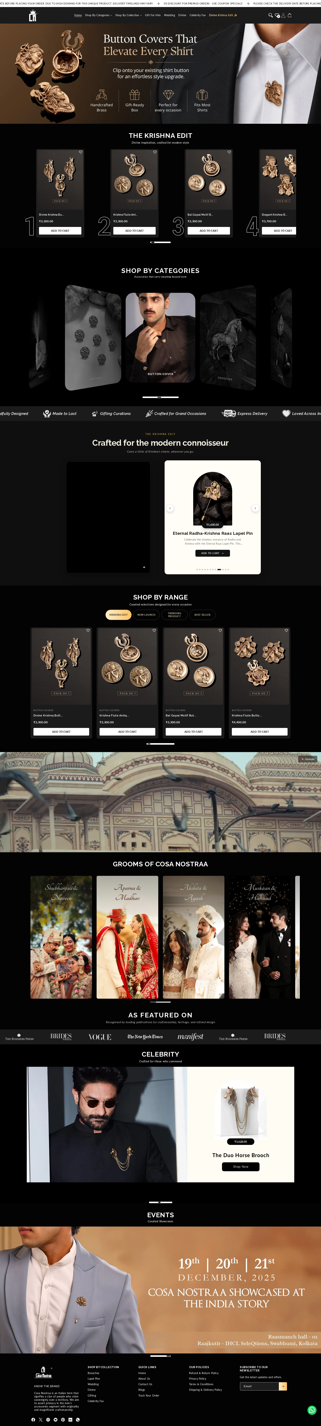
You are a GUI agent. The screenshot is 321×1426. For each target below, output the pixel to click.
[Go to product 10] (223, 569)
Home (142, 1373)
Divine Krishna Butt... (48, 715)
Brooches (93, 1373)
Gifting (92, 1395)
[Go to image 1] (54, 207)
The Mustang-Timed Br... (240, 1155)
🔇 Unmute (307, 759)
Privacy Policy (197, 1378)
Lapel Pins (94, 1378)
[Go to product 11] (225, 569)
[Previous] (170, 508)
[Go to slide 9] (169, 1202)
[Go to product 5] (210, 569)
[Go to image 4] (67, 207)
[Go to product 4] (207, 569)
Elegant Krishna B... (274, 214)
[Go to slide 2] (152, 1202)
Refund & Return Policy (203, 1373)
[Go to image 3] (62, 207)
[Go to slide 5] (159, 1202)
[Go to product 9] (220, 569)
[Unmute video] (144, 567)
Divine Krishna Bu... (51, 214)
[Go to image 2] (58, 207)
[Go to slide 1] (150, 1202)
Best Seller (202, 614)
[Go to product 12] (228, 569)
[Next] (255, 508)
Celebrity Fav (96, 1401)
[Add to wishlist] (80, 152)
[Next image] (77, 179)
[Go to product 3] (204, 569)
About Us (144, 1378)
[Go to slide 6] (161, 1202)
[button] (98, 15)
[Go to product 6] (212, 569)
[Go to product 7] (215, 569)
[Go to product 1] (198, 569)
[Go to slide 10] (171, 1202)
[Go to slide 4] (157, 1202)
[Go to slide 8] (166, 1202)
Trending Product (174, 615)
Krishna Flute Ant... (125, 214)
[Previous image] (43, 179)
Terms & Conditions (201, 1384)
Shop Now (241, 1166)
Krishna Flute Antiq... (114, 715)
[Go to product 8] (217, 569)
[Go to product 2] (202, 569)
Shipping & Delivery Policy (205, 1389)
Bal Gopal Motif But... (181, 715)
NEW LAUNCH (146, 614)
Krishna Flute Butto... (247, 715)
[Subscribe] (283, 1386)
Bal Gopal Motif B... (200, 214)
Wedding (93, 1384)
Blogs (141, 1389)
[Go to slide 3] (154, 1202)
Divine (92, 1389)
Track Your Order (148, 1395)
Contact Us (145, 1384)
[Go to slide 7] (164, 1202)
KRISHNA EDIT (118, 614)
